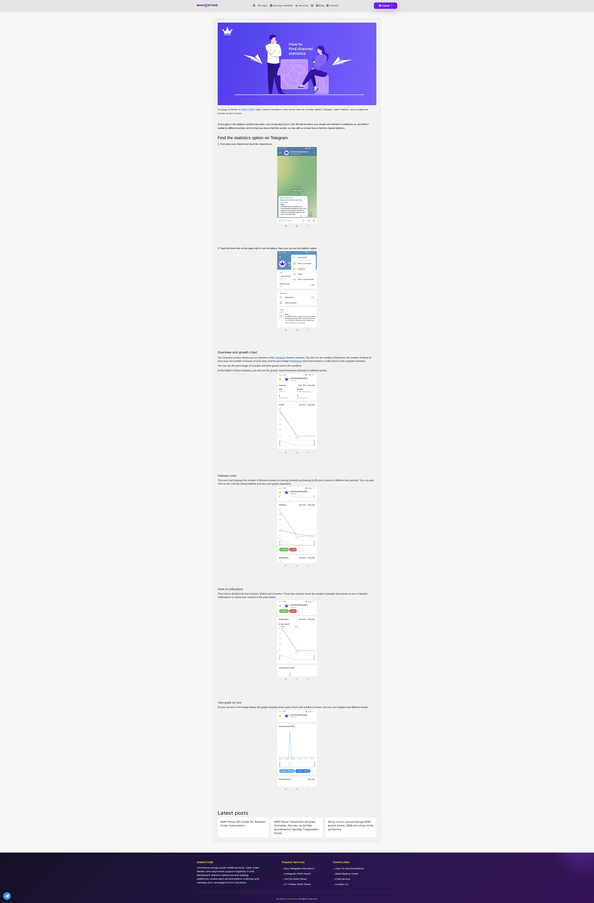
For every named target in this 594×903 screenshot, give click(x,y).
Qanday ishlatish (282, 5)
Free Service (342, 878)
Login (263, 5)
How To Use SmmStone (349, 868)
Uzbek (385, 5)
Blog (321, 5)
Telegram (280, 357)
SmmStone (291, 899)
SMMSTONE (247, 109)
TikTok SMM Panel (295, 878)
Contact (334, 5)
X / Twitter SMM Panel (297, 884)
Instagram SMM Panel (297, 873)
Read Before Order (347, 873)
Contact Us (341, 884)
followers (297, 361)
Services (302, 5)
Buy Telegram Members (299, 868)
